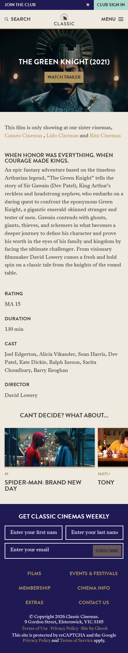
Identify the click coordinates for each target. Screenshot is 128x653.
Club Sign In (111, 5)
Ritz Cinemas (105, 136)
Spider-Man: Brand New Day (43, 485)
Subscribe (107, 551)
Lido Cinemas (62, 136)
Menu (108, 19)
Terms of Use (35, 628)
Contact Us (94, 602)
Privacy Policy (64, 628)
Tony (106, 482)
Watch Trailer (64, 77)
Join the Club (20, 5)
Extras (34, 602)
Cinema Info (93, 588)
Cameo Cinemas (23, 136)
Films (34, 573)
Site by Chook (94, 628)
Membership (34, 588)
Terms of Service (76, 640)
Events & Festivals (94, 573)
